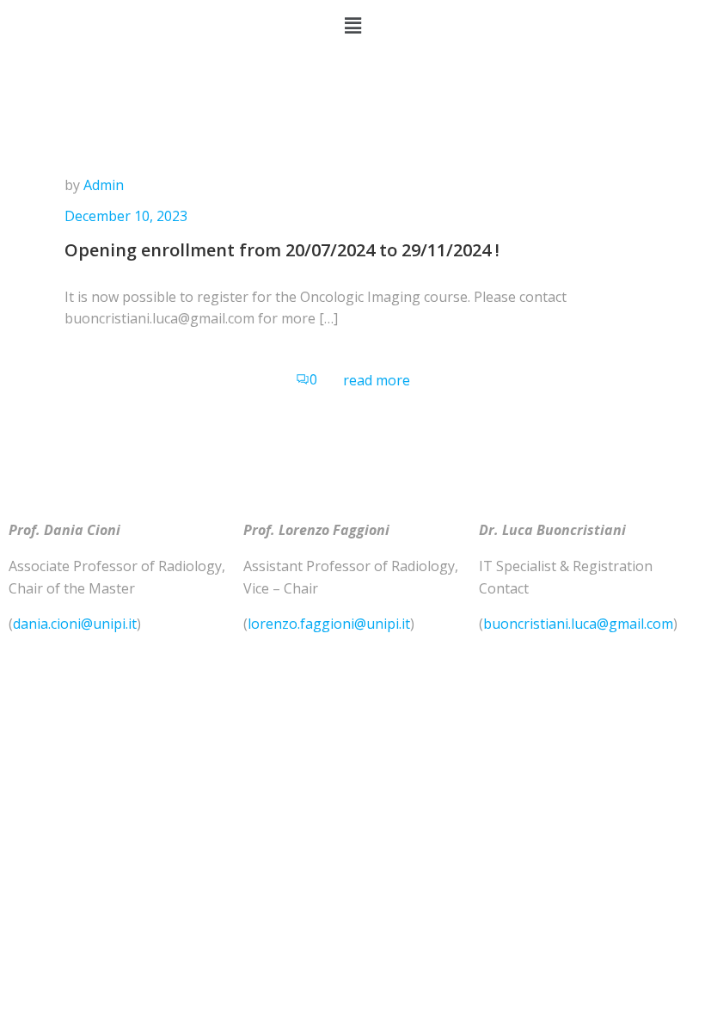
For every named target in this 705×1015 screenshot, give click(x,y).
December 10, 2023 (125, 215)
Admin (103, 184)
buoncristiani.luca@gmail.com (578, 623)
